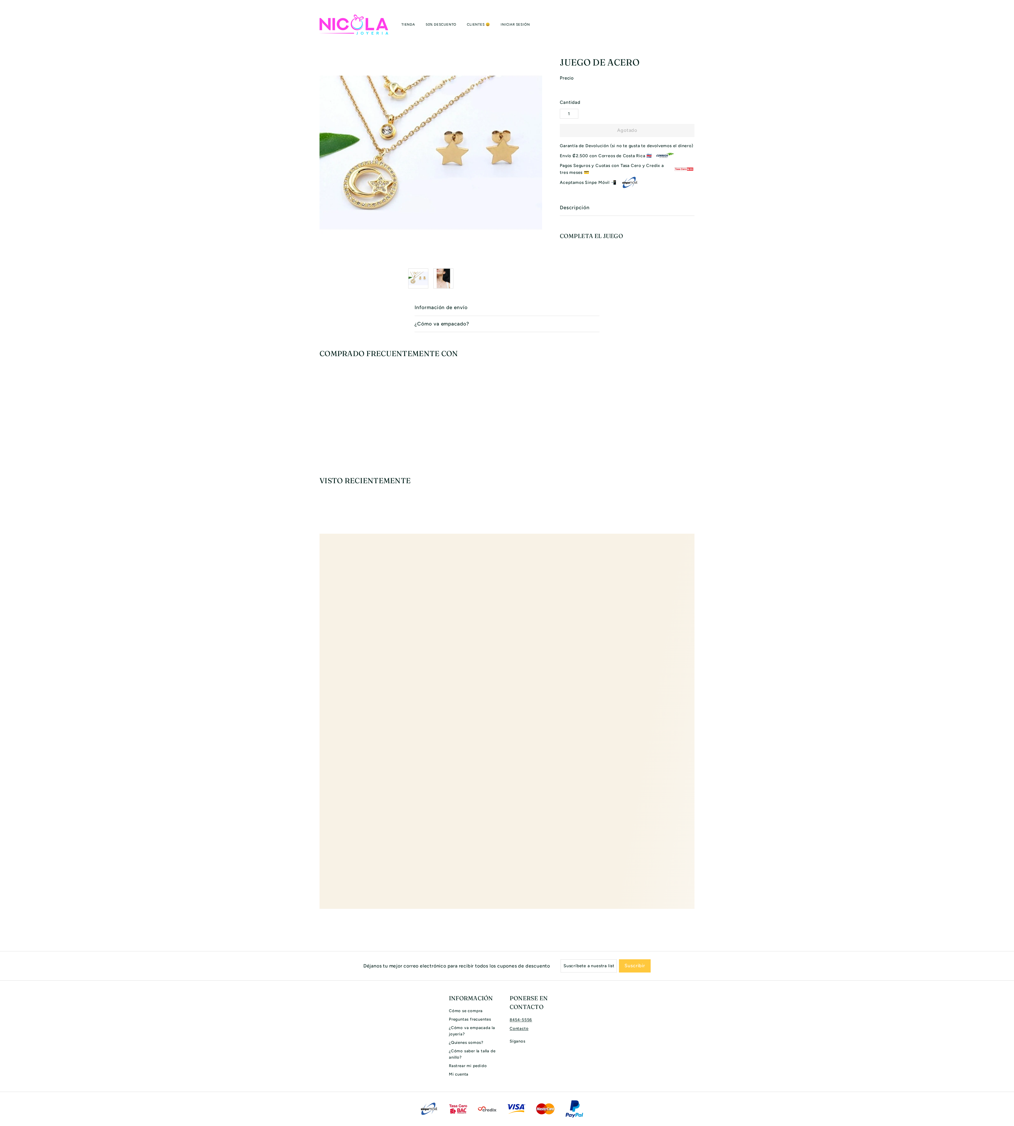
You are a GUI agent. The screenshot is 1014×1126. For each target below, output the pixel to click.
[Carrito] (694, 24)
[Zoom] (431, 152)
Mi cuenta (458, 1074)
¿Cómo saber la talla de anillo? (472, 1054)
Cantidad (570, 102)
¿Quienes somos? (466, 1042)
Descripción (574, 207)
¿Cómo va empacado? (442, 324)
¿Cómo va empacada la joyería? (472, 1030)
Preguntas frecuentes (470, 1019)
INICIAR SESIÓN (515, 24)
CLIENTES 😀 (478, 24)
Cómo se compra (466, 1010)
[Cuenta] (688, 24)
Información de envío (441, 307)
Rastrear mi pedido (468, 1065)
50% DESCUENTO (441, 24)
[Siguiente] (539, 278)
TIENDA (408, 24)
